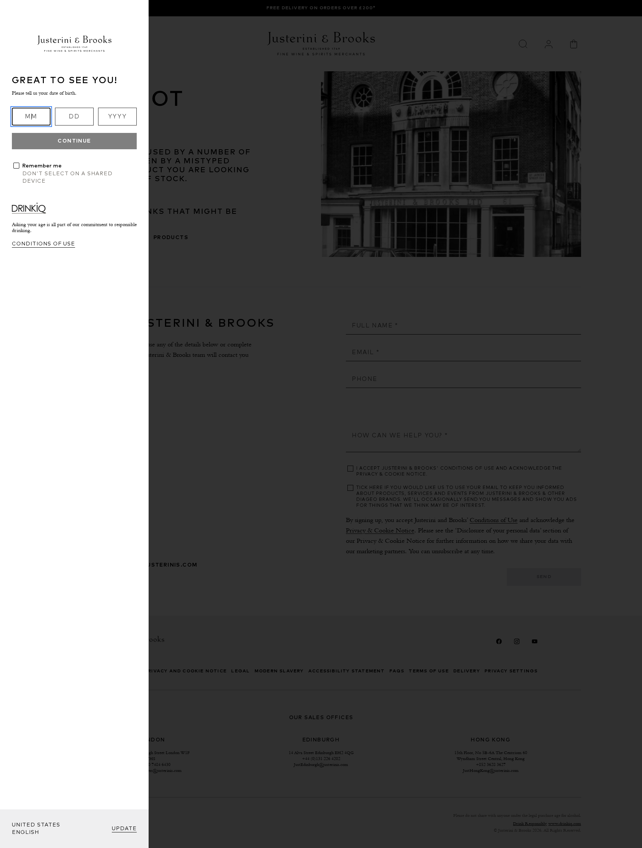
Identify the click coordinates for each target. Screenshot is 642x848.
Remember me (42, 166)
